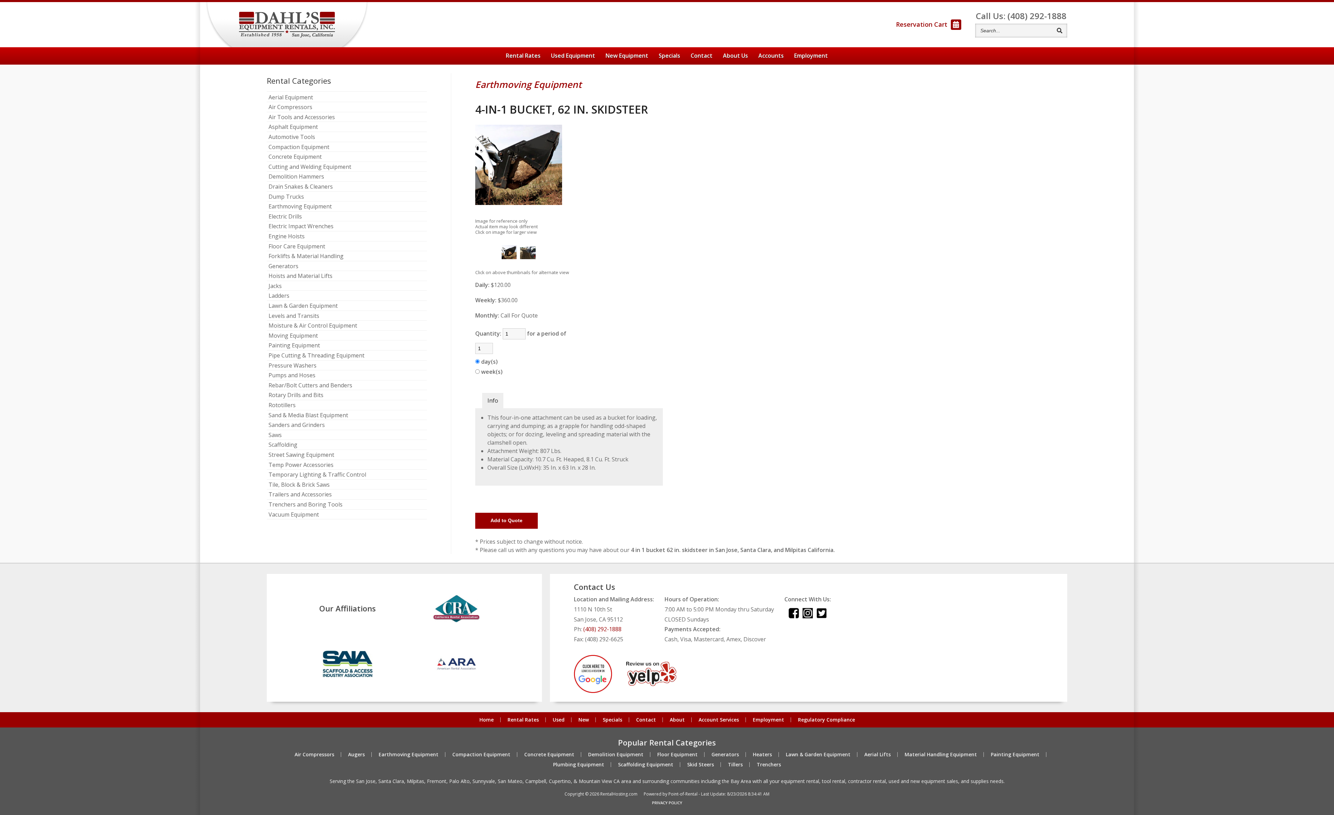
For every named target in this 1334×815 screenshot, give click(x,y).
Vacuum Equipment (294, 515)
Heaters (762, 754)
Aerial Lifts (877, 754)
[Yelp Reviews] (651, 684)
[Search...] (1059, 31)
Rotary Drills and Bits (296, 395)
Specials (669, 55)
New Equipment (627, 55)
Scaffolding (283, 445)
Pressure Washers (292, 366)
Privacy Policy (667, 802)
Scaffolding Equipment (645, 764)
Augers (356, 754)
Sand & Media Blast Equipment (308, 415)
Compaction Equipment (299, 147)
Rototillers (282, 405)
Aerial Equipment (291, 97)
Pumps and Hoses (292, 375)
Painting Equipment (294, 346)
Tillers (735, 764)
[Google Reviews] (593, 691)
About (735, 55)
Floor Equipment (677, 754)
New (583, 719)
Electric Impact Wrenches (301, 226)
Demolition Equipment (615, 754)
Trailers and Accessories (300, 495)
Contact (702, 55)
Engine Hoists (287, 236)
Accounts (771, 55)
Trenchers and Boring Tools (306, 505)
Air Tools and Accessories (302, 117)
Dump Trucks (286, 197)
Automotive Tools (292, 137)
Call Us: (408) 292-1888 (1021, 16)
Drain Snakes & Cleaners (301, 187)
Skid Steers (700, 764)
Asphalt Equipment (293, 127)
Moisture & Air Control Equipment (313, 326)
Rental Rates (523, 55)
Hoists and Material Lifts (300, 276)
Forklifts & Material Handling (306, 256)
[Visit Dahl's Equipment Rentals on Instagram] (807, 616)
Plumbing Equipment (578, 764)
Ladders (279, 296)
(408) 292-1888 (602, 629)
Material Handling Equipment (941, 754)
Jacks (275, 286)
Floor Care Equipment (297, 247)
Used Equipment (573, 55)
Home (486, 719)
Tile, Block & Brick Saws (299, 485)
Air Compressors (290, 107)
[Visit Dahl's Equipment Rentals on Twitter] (821, 616)
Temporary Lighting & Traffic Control (317, 475)
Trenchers (769, 764)
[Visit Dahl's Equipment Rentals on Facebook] (794, 616)
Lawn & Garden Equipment (303, 306)
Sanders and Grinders (297, 425)
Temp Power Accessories (301, 465)
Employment (811, 55)
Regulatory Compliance (826, 719)
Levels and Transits (294, 316)
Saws (275, 435)
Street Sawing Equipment (301, 455)
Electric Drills (285, 217)
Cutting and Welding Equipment (310, 167)
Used (559, 719)
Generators (283, 266)
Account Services (719, 719)
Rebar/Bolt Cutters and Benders (310, 385)
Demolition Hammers (296, 177)
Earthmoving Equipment (300, 207)
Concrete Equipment (295, 157)
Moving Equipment (293, 336)
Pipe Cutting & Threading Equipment (316, 356)
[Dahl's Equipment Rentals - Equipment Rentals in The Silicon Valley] (287, 25)
